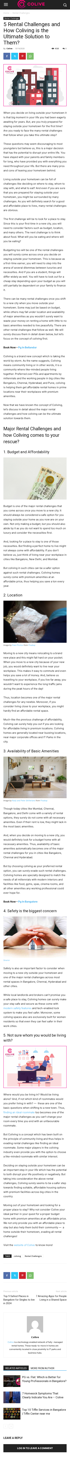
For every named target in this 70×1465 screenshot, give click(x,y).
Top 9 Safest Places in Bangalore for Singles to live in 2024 (19, 1300)
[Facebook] (6, 56)
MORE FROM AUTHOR (42, 1368)
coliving (17, 1256)
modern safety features (17, 1008)
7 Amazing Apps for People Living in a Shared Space (51, 1298)
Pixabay (31, 645)
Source (6, 960)
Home (6, 13)
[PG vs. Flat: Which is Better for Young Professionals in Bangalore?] (11, 1381)
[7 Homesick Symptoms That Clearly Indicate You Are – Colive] (11, 1397)
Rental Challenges (21, 13)
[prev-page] (5, 1426)
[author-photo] (35, 1332)
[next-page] (11, 1426)
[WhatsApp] (30, 56)
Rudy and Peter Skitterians (23, 800)
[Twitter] (14, 56)
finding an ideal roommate (19, 1112)
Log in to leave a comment (35, 1448)
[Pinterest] (22, 56)
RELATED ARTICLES (16, 1368)
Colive (9, 48)
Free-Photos (17, 645)
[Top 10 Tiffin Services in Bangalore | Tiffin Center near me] (11, 1414)
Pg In (27, 347)
